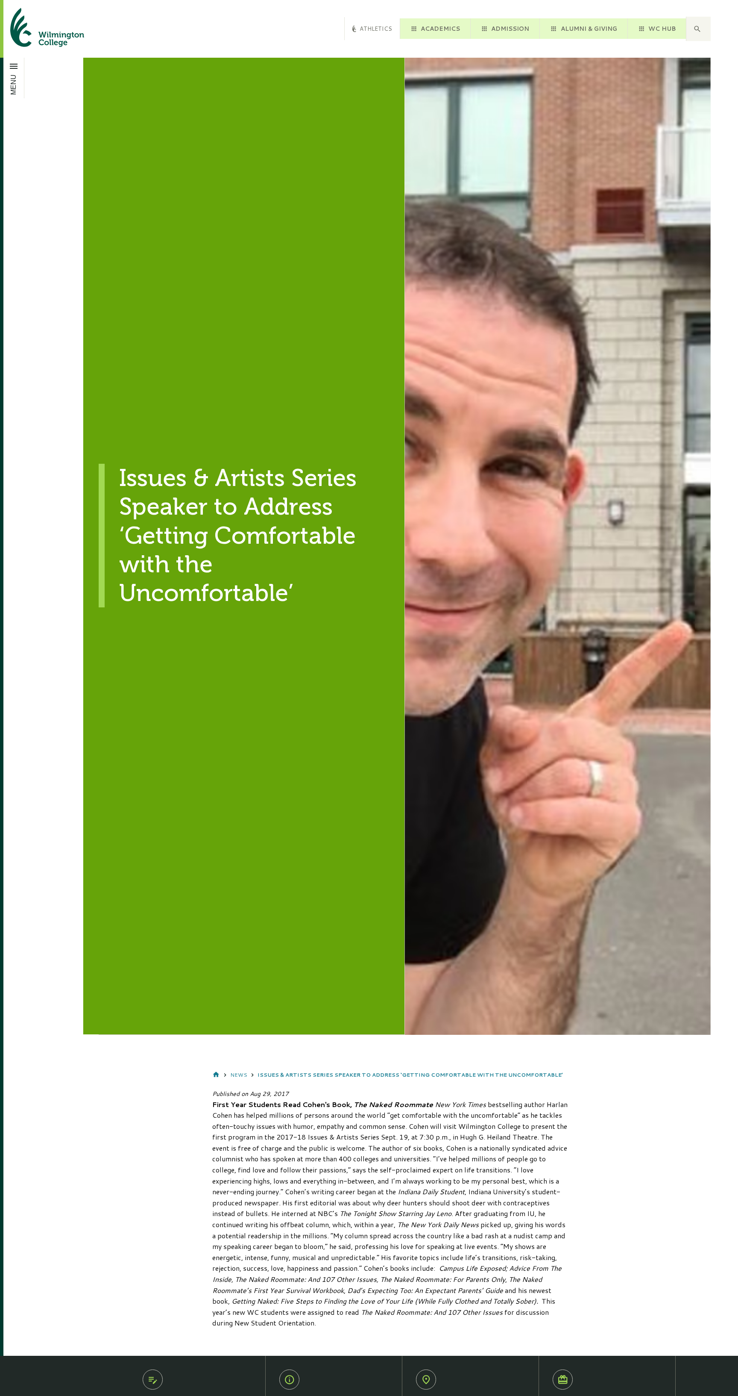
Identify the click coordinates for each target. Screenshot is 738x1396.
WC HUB (662, 28)
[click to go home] (37, 29)
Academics (440, 28)
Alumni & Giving (589, 28)
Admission (510, 28)
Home (216, 1075)
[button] (698, 29)
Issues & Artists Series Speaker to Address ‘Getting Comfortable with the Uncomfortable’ (410, 1074)
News (238, 1074)
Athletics (376, 28)
